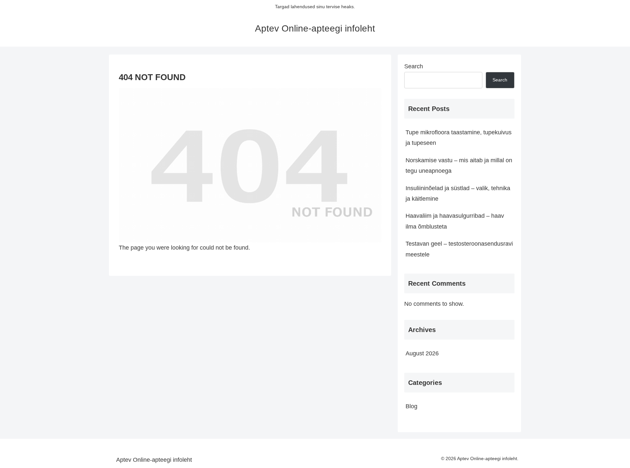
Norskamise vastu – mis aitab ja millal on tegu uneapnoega (459, 165)
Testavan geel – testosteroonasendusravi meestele (459, 248)
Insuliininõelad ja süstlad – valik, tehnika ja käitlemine (458, 193)
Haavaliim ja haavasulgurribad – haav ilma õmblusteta (455, 221)
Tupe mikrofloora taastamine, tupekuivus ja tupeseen (459, 137)
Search (413, 66)
